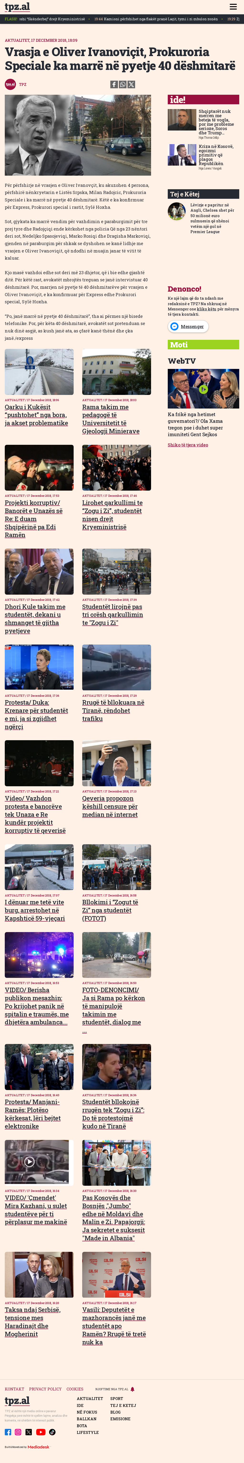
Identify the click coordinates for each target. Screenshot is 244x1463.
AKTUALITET (90, 1398)
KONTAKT (14, 1389)
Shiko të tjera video (188, 445)
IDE (80, 1405)
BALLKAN (87, 1419)
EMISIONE (120, 1419)
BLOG (115, 1412)
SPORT (116, 1398)
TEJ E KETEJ (123, 1405)
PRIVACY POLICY (45, 1389)
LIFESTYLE (88, 1432)
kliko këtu (206, 308)
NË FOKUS (87, 1412)
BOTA (82, 1426)
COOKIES (74, 1389)
